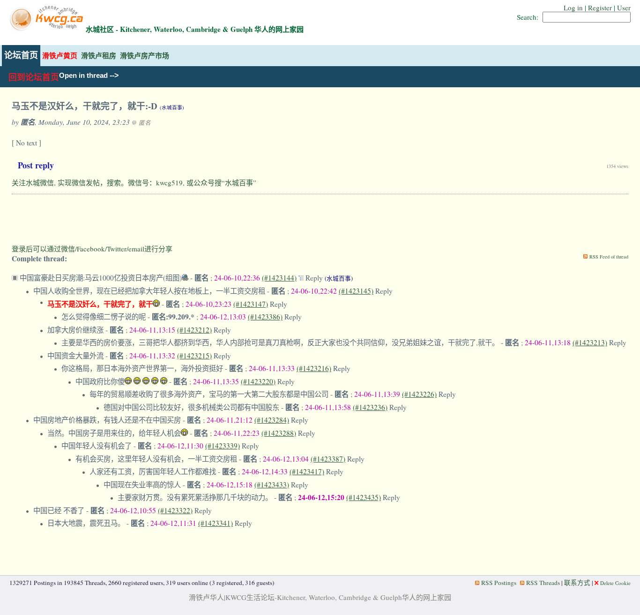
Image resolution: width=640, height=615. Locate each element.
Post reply (36, 165)
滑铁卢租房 (98, 56)
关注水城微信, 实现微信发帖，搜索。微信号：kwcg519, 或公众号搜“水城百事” (134, 182)
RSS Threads (543, 582)
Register (600, 7)
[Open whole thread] (301, 277)
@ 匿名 (141, 122)
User (624, 7)
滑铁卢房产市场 (144, 56)
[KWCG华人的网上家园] (47, 29)
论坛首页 (21, 55)
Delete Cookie (615, 582)
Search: (527, 17)
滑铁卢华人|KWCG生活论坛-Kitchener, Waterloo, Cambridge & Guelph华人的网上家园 (320, 597)
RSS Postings (498, 582)
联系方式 (577, 582)
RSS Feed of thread (608, 256)
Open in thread (83, 75)
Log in (573, 7)
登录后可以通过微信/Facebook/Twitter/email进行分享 (92, 248)
